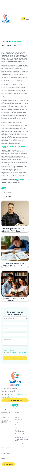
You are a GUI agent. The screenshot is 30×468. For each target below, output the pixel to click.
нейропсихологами (21, 394)
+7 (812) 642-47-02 (15, 400)
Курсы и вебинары (5, 451)
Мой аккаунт (4, 456)
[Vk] (16, 405)
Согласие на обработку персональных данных (20, 434)
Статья (4, 188)
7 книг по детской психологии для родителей (13, 299)
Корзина (3, 458)
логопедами (4, 396)
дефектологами (12, 396)
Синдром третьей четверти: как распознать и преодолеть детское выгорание (14, 265)
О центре (17, 417)
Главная (3, 40)
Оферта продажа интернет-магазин (21, 440)
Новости (17, 412)
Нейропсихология (5, 412)
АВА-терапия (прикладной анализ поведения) (6, 421)
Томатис (15, 397)
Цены (16, 424)
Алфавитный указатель (20, 414)
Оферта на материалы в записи (20, 443)
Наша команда (18, 419)
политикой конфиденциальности (10, 349)
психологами (13, 394)
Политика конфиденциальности (20, 431)
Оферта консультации (20, 437)
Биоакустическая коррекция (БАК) (5, 418)
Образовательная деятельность (19, 427)
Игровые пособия (5, 453)
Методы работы (18, 422)
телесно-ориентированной (16, 160)
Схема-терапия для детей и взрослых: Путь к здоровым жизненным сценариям (12, 230)
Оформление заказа (6, 460)
